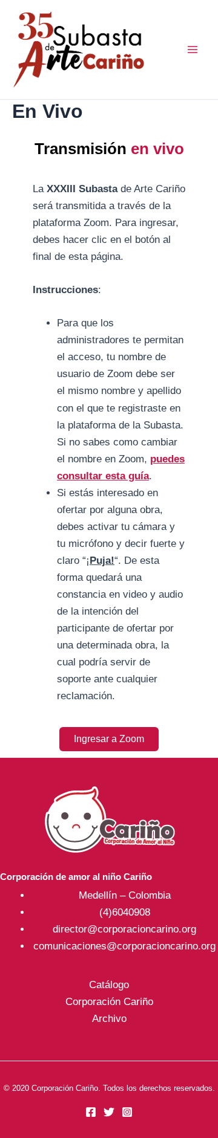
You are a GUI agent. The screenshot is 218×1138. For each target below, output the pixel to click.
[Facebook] (90, 1112)
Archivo (109, 1018)
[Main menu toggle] (192, 49)
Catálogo (109, 985)
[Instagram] (127, 1112)
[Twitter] (109, 1112)
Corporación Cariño (109, 1001)
